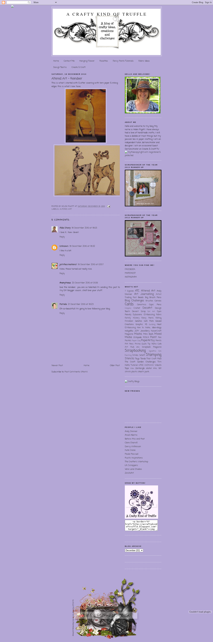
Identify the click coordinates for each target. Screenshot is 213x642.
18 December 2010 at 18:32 (82, 246)
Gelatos (138, 321)
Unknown (64, 246)
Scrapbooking (135, 350)
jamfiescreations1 (68, 264)
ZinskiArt (129, 473)
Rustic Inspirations (134, 457)
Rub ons (135, 347)
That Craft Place (154, 358)
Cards (129, 304)
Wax (132, 368)
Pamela (63, 304)
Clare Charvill (131, 442)
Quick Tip (146, 343)
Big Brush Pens (153, 297)
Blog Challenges (134, 301)
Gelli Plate (149, 321)
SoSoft (142, 355)
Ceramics (141, 304)
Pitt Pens (129, 343)
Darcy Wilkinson (133, 446)
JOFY (136, 330)
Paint (153, 337)
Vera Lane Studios (133, 469)
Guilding (152, 324)
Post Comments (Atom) (76, 371)
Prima (137, 343)
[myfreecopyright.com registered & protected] (143, 155)
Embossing (149, 314)
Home (56, 61)
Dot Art (151, 311)
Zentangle (140, 368)
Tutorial (134, 365)
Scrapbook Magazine (152, 347)
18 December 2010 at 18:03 (84, 227)
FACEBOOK (130, 269)
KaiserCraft (156, 330)
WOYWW (149, 365)
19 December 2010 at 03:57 (91, 264)
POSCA (146, 337)
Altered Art (66, 209)
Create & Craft (79, 67)
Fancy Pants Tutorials (123, 61)
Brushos (149, 300)
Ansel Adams (131, 435)
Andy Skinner (131, 431)
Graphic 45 (141, 324)
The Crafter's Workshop (136, 461)
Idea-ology (156, 327)
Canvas (158, 300)
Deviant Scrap (138, 311)
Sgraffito (152, 351)
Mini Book (148, 334)
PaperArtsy (148, 340)
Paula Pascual (131, 454)
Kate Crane (130, 450)
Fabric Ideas (144, 61)
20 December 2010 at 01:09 (85, 282)
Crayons (128, 308)
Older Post (115, 365)
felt (159, 368)
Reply (62, 236)
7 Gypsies (129, 291)
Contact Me (69, 61)
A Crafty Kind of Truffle (106, 14)
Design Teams (60, 67)
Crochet (137, 308)
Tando (143, 358)
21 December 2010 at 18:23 (81, 304)
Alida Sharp (65, 227)
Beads (141, 297)
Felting (158, 318)
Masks (138, 334)
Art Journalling (144, 294)
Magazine (129, 334)
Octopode (137, 337)
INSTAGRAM (131, 277)
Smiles (135, 355)
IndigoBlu (129, 330)
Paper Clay (136, 340)
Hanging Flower (87, 61)
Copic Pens (155, 304)
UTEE (141, 365)
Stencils (129, 359)
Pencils (158, 340)
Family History (132, 318)
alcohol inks (151, 368)
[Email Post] (108, 206)
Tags (137, 358)
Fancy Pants (147, 318)
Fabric (158, 314)
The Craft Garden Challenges (140, 361)
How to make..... (144, 327)
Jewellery (145, 330)
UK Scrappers (131, 465)
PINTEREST (130, 273)
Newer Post (57, 365)
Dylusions (137, 314)
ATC (137, 291)
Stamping (153, 354)
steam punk (143, 371)
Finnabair (129, 321)
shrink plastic (131, 371)
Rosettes (104, 61)
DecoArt (147, 308)
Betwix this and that (135, 438)
